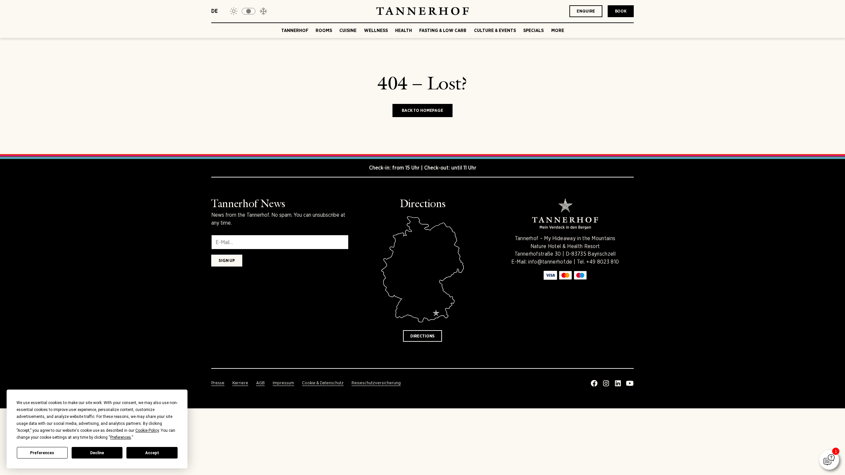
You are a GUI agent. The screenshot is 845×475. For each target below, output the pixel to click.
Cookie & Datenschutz (323, 383)
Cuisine (347, 30)
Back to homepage (422, 110)
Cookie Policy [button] (147, 430)
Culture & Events (495, 30)
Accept (152, 453)
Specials (533, 30)
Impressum (283, 383)
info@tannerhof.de (550, 262)
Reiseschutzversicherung (376, 383)
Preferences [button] (120, 437)
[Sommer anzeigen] (233, 11)
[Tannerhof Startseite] (422, 11)
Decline (97, 453)
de (214, 11)
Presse (217, 383)
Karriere (240, 383)
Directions (422, 335)
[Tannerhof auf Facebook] (594, 383)
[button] (248, 11)
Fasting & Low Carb (442, 30)
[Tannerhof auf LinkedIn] (618, 383)
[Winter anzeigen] (263, 11)
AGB (260, 383)
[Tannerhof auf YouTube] (630, 383)
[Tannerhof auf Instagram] (606, 383)
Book (620, 11)
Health (403, 30)
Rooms (324, 30)
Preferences (42, 453)
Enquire (586, 11)
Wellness (376, 30)
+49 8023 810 (602, 262)
